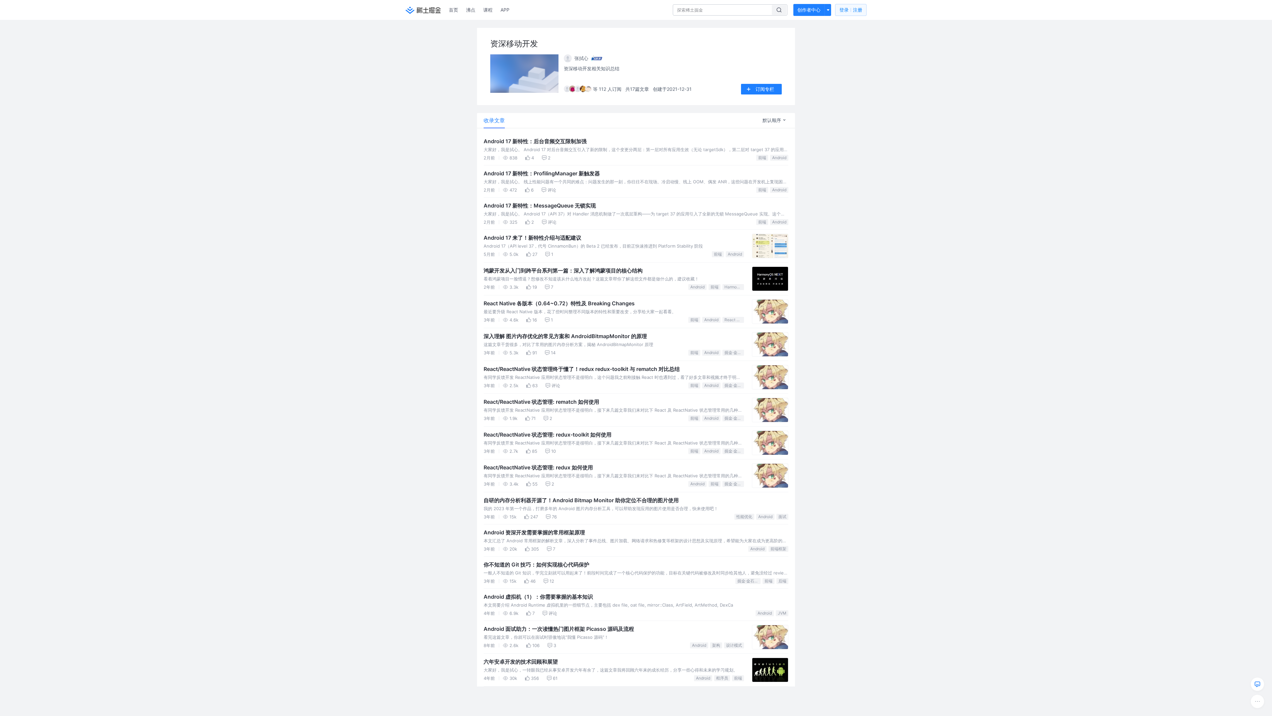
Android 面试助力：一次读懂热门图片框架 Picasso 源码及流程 (559, 629)
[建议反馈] (1257, 684)
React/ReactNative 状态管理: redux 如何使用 (538, 467)
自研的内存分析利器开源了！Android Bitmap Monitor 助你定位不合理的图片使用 (581, 500)
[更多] (1257, 701)
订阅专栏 (765, 89)
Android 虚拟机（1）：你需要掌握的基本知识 (538, 596)
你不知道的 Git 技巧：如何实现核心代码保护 (536, 564)
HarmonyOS (734, 286)
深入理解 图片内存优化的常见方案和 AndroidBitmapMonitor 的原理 (565, 336)
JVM (782, 613)
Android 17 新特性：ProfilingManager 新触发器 (542, 173)
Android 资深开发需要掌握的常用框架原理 (534, 532)
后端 (782, 580)
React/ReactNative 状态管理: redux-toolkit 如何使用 (547, 434)
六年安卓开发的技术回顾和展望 (521, 661)
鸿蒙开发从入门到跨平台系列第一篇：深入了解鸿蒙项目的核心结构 (563, 270)
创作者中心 (809, 10)
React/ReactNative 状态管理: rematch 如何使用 (541, 401)
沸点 (470, 10)
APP (505, 10)
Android (779, 157)
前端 (762, 157)
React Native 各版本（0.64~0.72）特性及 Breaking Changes (559, 303)
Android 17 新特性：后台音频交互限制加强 (535, 141)
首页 (453, 10)
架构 (716, 645)
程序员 (722, 678)
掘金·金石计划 (734, 352)
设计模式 (734, 645)
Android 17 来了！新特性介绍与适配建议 (532, 237)
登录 (850, 10)
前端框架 (778, 548)
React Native (734, 319)
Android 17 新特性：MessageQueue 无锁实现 (540, 205)
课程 (488, 10)
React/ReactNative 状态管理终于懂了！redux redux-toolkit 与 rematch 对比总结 (582, 369)
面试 (782, 516)
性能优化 (744, 516)
